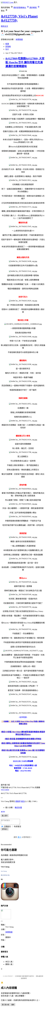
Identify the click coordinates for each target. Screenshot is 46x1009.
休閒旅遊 (19, 39)
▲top (3, 811)
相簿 (7, 44)
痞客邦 (18, 801)
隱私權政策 (39, 976)
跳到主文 (4, 26)
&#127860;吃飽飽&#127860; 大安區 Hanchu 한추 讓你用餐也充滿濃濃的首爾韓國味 (24, 62)
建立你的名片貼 (5, 875)
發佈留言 (5, 829)
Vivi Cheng (5, 790)
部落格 (8, 46)
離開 (12, 1004)
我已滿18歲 (5, 1004)
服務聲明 (24, 978)
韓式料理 (18, 807)
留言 (23, 801)
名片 (7, 49)
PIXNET (10, 976)
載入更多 (5, 816)
